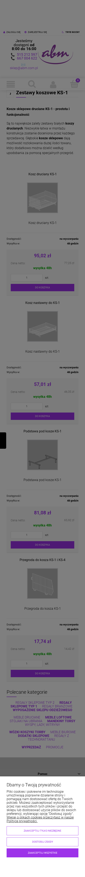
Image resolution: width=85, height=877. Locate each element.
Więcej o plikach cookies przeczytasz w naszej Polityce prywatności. (40, 819)
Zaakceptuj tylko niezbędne (42, 830)
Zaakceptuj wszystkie (42, 852)
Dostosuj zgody (42, 841)
